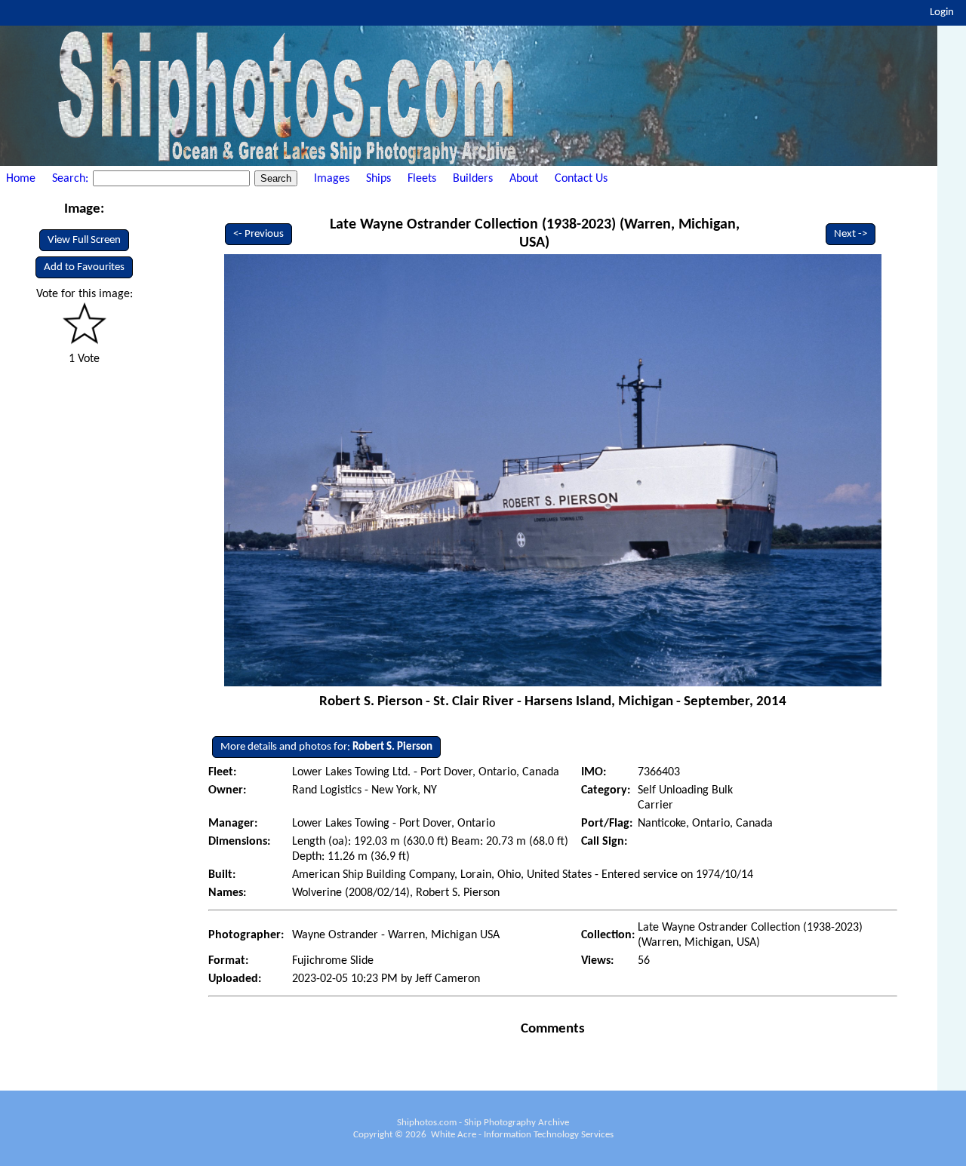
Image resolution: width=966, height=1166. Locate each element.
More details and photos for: (326, 747)
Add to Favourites (84, 267)
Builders (473, 179)
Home (20, 179)
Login (942, 12)
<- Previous (258, 234)
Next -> (850, 234)
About (523, 179)
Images (331, 179)
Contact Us (581, 179)
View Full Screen (84, 240)
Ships (378, 179)
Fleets (422, 179)
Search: (71, 179)
